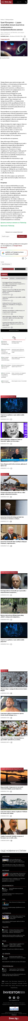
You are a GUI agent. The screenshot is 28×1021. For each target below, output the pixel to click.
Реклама (21, 1003)
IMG (3, 981)
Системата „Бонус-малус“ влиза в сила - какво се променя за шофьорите (17, 917)
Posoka (22, 985)
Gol (3, 899)
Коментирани (20, 278)
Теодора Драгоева (5, 39)
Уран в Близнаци (6, 264)
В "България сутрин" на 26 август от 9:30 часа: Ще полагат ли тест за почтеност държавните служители (13, 880)
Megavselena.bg (14, 987)
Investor (5, 856)
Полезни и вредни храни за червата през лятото (18, 366)
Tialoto (5, 927)
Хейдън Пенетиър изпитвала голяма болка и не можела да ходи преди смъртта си (13, 975)
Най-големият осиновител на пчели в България (18, 358)
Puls (4, 941)
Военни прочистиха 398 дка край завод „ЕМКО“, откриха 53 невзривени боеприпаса (13, 291)
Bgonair (5, 870)
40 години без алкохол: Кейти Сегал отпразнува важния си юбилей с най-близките (16, 931)
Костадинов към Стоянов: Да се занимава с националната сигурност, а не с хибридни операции (13, 284)
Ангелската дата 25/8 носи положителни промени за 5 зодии (18, 351)
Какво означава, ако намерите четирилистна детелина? (19, 374)
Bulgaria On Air (21, 981)
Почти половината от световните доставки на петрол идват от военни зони (17, 860)
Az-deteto (6, 985)
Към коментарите (20, 269)
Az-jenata (6, 954)
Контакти (15, 1003)
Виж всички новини (14, 330)
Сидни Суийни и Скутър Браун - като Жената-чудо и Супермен (17, 969)
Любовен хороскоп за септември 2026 (17, 342)
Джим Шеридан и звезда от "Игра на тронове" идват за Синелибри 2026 (13, 317)
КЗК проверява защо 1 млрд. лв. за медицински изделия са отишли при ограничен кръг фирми (13, 865)
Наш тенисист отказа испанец (17, 902)
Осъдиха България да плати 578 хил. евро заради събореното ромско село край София (13, 324)
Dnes (10, 981)
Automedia (6, 913)
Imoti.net (25, 983)
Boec (26, 985)
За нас (5, 1003)
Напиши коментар (8, 269)
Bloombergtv (7, 885)
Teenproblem (7, 966)
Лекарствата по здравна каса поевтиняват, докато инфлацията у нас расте (16, 945)
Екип (9, 1003)
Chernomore (18, 985)
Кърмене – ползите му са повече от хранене (13, 949)
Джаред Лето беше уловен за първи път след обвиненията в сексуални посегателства (13, 936)
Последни (4, 278)
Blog (10, 985)
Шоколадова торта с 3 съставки (19, 381)
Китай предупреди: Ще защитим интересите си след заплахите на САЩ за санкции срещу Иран (17, 874)
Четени (12, 278)
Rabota (2, 985)
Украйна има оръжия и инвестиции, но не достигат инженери (13, 311)
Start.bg (13, 985)
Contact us (14, 1014)
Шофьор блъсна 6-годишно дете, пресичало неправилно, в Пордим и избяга (12, 304)
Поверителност (7, 1004)
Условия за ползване (19, 1004)
